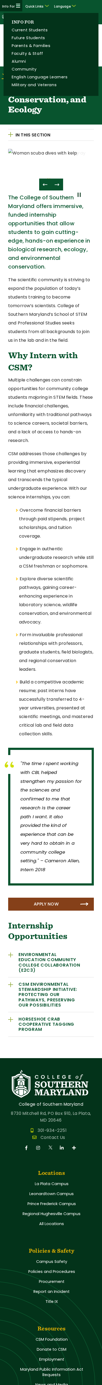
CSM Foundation (52, 1339)
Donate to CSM (51, 1349)
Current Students (30, 30)
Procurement (51, 1281)
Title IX (51, 1301)
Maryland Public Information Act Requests (51, 1372)
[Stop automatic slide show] (80, 198)
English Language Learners (39, 77)
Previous (45, 184)
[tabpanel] (51, 161)
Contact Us (53, 1137)
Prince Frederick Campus (51, 1203)
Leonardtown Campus (51, 1193)
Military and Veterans (34, 85)
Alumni (19, 61)
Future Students (28, 38)
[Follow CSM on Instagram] (39, 1148)
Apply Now (46, 904)
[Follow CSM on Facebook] (27, 1148)
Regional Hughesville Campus (52, 1213)
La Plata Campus (52, 1183)
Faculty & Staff (27, 53)
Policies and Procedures (51, 1271)
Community (24, 69)
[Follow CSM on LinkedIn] (62, 1148)
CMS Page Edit (15, 1054)
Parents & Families (31, 45)
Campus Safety (51, 1261)
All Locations (51, 1223)
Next (57, 184)
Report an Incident (51, 1291)
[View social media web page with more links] (74, 1148)
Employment (51, 1359)
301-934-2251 (52, 1130)
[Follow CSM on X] (51, 1148)
